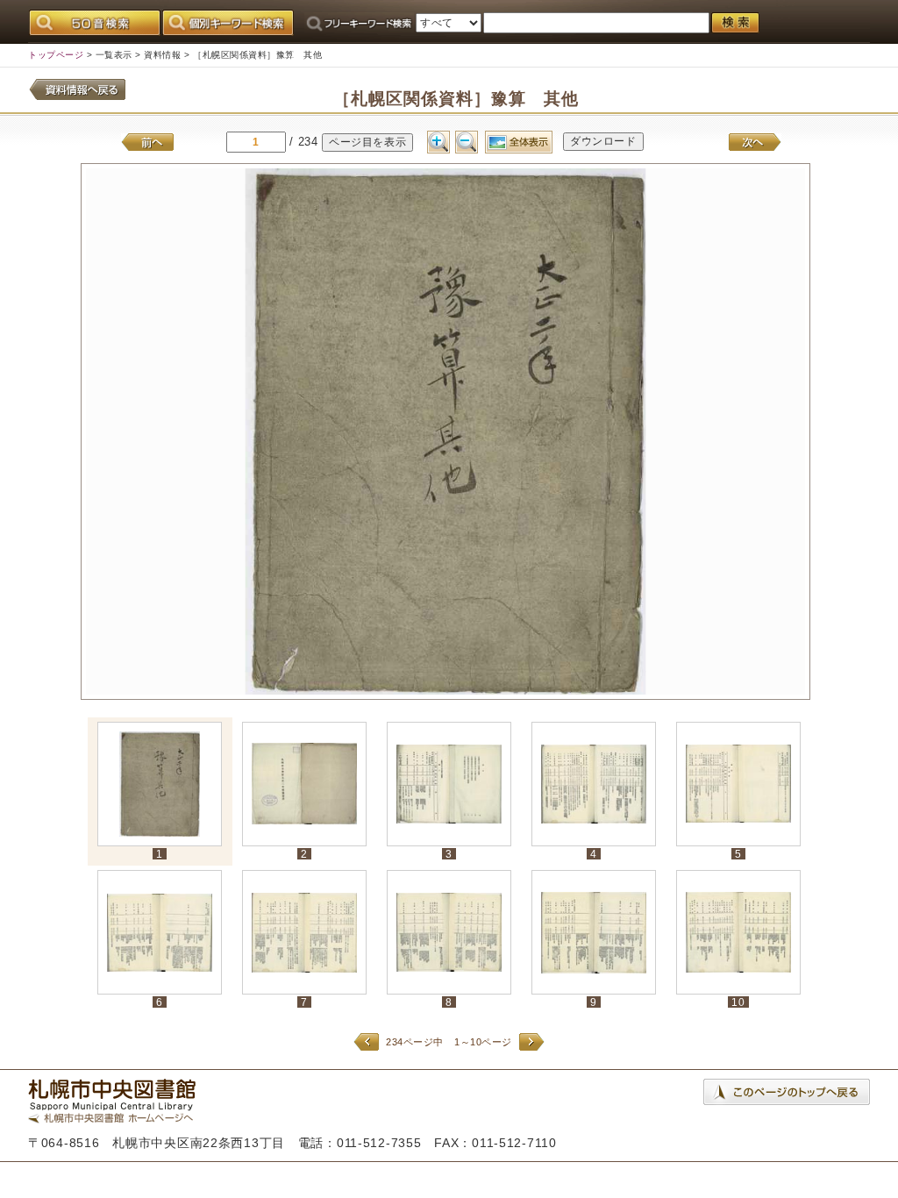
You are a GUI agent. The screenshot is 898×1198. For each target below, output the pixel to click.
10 (738, 1002)
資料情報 (162, 55)
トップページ (55, 55)
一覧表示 (114, 55)
